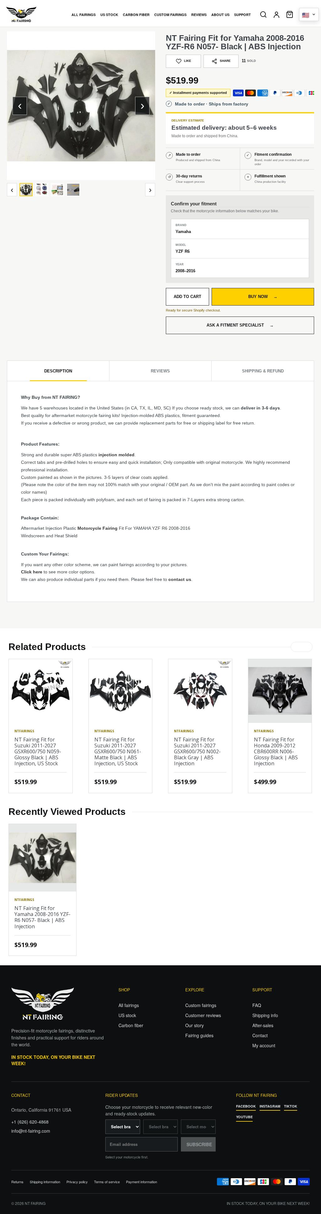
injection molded (116, 454)
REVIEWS (199, 14)
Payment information (141, 1181)
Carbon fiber (130, 1025)
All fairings (128, 1005)
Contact (260, 1035)
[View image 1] (26, 189)
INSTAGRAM (270, 1106)
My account (263, 1045)
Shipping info (265, 1015)
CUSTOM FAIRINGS (170, 14)
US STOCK (109, 14)
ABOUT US (220, 14)
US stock (127, 1015)
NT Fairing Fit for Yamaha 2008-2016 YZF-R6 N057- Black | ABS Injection (42, 917)
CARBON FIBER (136, 14)
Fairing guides (199, 1035)
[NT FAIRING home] (34, 14)
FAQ (256, 1005)
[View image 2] (41, 189)
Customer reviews (203, 1015)
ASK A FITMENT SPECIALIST (240, 325)
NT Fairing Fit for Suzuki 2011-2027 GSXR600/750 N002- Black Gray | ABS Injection (197, 751)
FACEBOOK (246, 1106)
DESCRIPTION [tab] (58, 371)
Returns (17, 1181)
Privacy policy (77, 1181)
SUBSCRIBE (199, 1144)
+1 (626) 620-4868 (30, 1122)
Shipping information (45, 1181)
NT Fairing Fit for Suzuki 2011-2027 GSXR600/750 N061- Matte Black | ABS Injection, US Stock (117, 751)
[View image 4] (73, 189)
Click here (31, 571)
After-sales (262, 1025)
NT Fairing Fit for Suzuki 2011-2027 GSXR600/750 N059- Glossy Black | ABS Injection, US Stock (37, 751)
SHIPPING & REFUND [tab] (263, 371)
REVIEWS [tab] (160, 371)
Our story (194, 1025)
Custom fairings (200, 1005)
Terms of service (107, 1181)
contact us (179, 579)
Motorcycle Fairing (97, 528)
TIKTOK (290, 1106)
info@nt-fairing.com (30, 1131)
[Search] (263, 14)
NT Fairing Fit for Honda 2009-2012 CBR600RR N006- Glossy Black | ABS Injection (276, 751)
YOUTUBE (244, 1116)
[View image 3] (57, 189)
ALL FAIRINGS (83, 14)
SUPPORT (242, 14)
